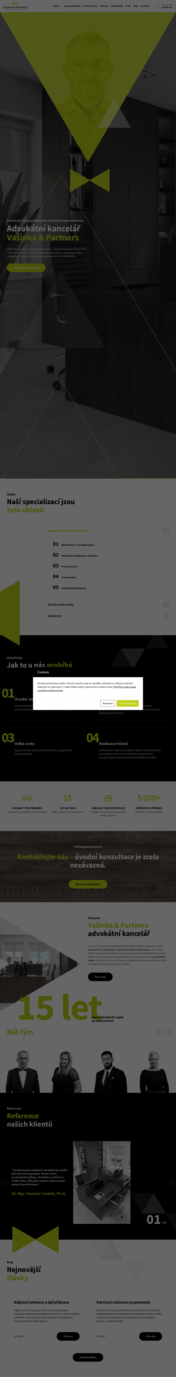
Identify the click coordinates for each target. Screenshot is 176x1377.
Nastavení (108, 703)
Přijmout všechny (127, 703)
